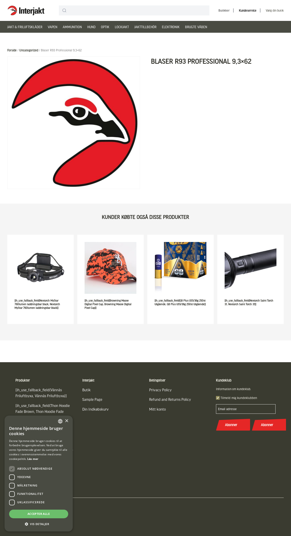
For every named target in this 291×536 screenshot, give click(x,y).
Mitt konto (157, 409)
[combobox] (134, 10)
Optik (105, 27)
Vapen (52, 27)
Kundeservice (247, 10)
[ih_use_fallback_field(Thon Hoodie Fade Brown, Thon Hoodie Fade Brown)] (42, 411)
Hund (91, 27)
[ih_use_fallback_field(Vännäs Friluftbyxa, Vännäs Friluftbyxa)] (41, 393)
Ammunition (72, 27)
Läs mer (32, 459)
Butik (86, 390)
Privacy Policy (160, 390)
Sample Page (92, 399)
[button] (38, 524)
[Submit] (64, 10)
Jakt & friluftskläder (24, 27)
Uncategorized (28, 50)
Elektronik (171, 27)
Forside (12, 50)
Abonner (231, 424)
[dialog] (39, 473)
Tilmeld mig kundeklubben (239, 397)
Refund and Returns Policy (170, 399)
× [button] (66, 421)
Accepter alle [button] (39, 514)
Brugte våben (196, 27)
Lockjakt (122, 27)
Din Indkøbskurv (95, 409)
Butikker (224, 10)
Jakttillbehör (145, 27)
